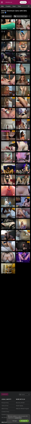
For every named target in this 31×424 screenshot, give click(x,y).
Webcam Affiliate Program (22, 408)
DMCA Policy (5, 408)
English (23, 394)
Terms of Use (5, 405)
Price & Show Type (22, 16)
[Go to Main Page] (10, 2)
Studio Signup (19, 405)
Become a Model (20, 402)
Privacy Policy (5, 402)
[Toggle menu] (2, 2)
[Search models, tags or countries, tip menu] (28, 6)
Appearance (8, 16)
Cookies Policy (5, 411)
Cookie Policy (18, 417)
